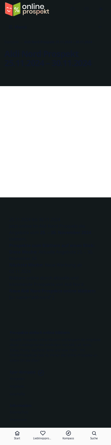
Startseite (11, 42)
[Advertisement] (55, 141)
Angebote (17, 386)
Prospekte (17, 379)
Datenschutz (19, 412)
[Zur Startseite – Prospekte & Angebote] (27, 9)
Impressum (18, 420)
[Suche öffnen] (73, 9)
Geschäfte (17, 394)
